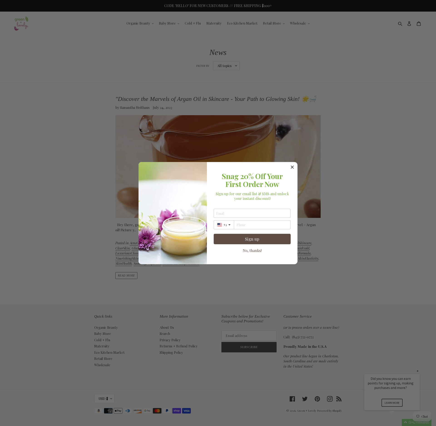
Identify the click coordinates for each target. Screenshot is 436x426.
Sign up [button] (252, 239)
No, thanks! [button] (252, 250)
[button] (292, 167)
